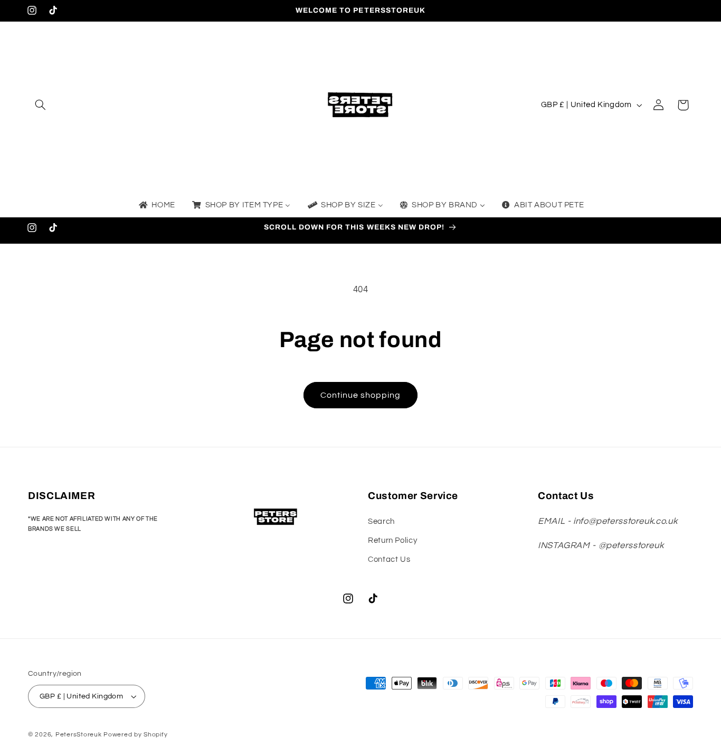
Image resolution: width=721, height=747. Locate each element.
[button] (40, 105)
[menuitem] (156, 205)
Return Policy (392, 540)
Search (381, 521)
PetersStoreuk (78, 735)
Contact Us (389, 559)
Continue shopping (360, 395)
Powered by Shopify (135, 735)
